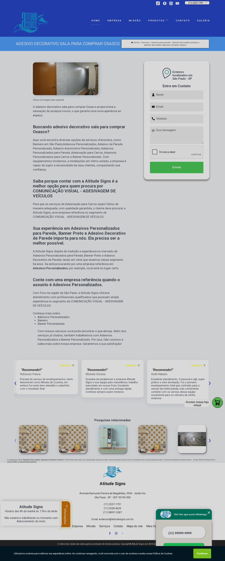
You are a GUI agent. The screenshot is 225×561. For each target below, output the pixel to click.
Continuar (202, 553)
